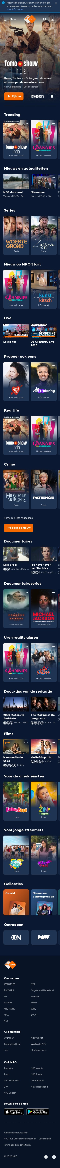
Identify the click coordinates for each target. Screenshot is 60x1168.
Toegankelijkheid (12, 1044)
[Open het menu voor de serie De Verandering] (53, 365)
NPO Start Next (11, 1081)
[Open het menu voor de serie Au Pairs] (53, 646)
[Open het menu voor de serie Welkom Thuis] (53, 839)
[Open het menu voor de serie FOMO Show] (26, 123)
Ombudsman (37, 1081)
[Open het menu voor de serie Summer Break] (26, 839)
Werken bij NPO (38, 1044)
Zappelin (8, 1068)
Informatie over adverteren (17, 1145)
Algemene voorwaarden (16, 1133)
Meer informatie (14, 9)
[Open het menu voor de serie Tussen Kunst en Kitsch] (53, 273)
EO (5, 997)
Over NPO (9, 1038)
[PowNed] (44, 937)
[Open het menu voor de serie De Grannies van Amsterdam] (53, 123)
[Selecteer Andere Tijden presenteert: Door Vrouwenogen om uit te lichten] (40, 104)
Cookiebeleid (45, 1139)
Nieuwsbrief (37, 1038)
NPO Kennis (37, 1068)
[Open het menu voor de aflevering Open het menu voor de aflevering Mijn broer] (26, 550)
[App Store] (14, 1111)
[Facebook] (46, 1157)
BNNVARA (9, 990)
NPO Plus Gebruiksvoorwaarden (20, 1139)
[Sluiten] (56, 3)
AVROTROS (10, 984)
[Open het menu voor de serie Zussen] (53, 219)
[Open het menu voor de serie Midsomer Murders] (26, 473)
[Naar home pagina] (30, 19)
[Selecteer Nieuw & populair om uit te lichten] (51, 104)
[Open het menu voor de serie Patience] (53, 473)
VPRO (34, 1003)
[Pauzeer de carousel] (52, 96)
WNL (33, 1009)
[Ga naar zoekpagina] (45, 19)
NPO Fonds (36, 1074)
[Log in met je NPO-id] (52, 19)
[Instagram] (54, 1157)
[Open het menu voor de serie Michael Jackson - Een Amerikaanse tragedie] (53, 592)
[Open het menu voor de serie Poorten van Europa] (26, 592)
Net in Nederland (39, 1087)
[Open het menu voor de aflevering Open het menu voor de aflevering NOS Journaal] (26, 177)
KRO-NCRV (9, 1009)
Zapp (6, 1074)
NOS (6, 1021)
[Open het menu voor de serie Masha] (26, 785)
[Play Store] (37, 1111)
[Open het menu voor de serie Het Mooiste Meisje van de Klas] (26, 365)
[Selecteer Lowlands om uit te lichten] (19, 104)
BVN (6, 1087)
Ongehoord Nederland (42, 990)
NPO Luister (10, 1093)
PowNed (35, 997)
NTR (33, 984)
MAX (6, 1015)
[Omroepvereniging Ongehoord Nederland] (16, 937)
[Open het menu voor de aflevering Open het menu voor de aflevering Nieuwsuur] (53, 177)
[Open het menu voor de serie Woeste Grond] (26, 219)
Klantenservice (38, 1050)
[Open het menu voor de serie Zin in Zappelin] (53, 785)
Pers (6, 1050)
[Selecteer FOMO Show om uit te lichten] (8, 104)
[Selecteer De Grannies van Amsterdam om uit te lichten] (30, 104)
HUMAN (8, 1003)
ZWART (35, 1015)
